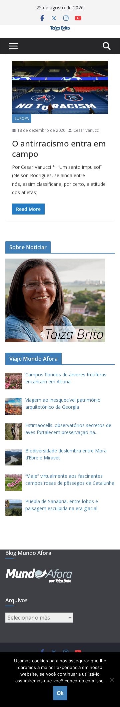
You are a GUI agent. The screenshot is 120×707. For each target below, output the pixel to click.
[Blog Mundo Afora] (60, 29)
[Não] (111, 679)
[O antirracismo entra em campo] (60, 87)
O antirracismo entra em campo (59, 148)
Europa (22, 118)
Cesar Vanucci (86, 130)
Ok (60, 693)
